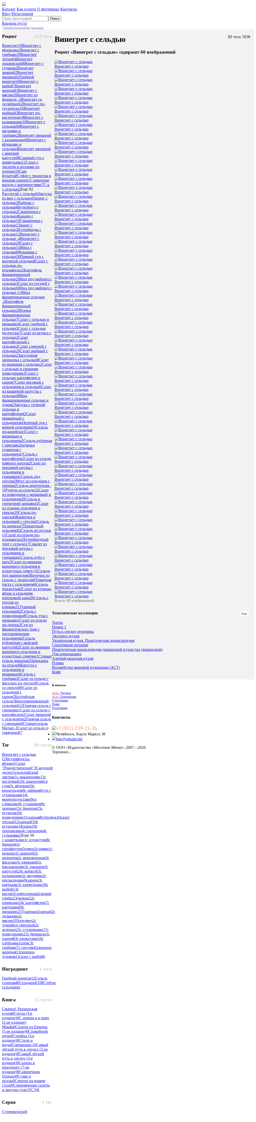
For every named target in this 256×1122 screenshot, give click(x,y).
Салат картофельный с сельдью (16, 341)
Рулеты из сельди (22, 490)
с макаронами (30, 777)
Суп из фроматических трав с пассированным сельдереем (21, 631)
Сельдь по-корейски (25, 429)
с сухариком (31, 804)
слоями (43, 849)
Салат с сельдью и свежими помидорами (27, 368)
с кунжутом (37, 840)
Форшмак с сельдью (19, 254)
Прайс (56, 704)
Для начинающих (67, 654)
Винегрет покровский (17, 61)
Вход (6, 13)
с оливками (18, 900)
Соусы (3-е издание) (17, 1015)
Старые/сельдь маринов (27, 658)
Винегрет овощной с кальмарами (26, 137)
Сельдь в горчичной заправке (21, 501)
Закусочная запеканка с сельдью (20, 357)
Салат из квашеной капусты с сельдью (26, 391)
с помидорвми (15, 815)
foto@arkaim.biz (69, 739)
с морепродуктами (17, 797)
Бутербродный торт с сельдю (25, 541)
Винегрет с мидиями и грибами (20, 130)
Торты (57, 623)
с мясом (12, 918)
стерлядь (51, 817)
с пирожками (20, 828)
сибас (26, 943)
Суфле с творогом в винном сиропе (26, 178)
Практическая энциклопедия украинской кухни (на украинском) (107, 650)
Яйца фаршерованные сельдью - (23, 297)
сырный (27, 822)
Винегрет (12, 45)
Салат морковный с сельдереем (19, 418)
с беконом (30, 808)
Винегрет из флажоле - (20, 97)
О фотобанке (48, 9)
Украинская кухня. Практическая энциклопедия (93, 641)
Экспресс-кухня (65, 636)
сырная (35, 817)
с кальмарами (22, 873)
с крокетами (29, 938)
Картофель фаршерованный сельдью (22, 274)
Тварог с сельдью (17, 227)
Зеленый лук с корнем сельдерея (25, 425)
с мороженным (34, 858)
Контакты (68, 9)
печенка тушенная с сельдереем (18, 449)
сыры (29, 826)
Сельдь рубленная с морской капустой (20, 642)
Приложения (64, 696)
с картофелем (35, 902)
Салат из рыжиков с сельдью (25, 362)
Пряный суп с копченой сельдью (23, 258)
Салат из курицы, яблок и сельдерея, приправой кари (27, 593)
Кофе (56, 672)
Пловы (58, 663)
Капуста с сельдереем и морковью (19, 669)
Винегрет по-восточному (21, 115)
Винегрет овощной (17, 74)
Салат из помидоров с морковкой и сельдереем (26, 494)
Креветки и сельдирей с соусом (19, 519)
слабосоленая (26, 894)
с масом (10, 891)
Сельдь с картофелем (20, 456)
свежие (25, 898)
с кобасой (31, 871)
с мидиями (34, 876)
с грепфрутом (13, 846)
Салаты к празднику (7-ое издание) (18, 1067)
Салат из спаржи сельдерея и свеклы (25, 508)
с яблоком (22, 786)
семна (30, 849)
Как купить (26, 9)
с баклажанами (22, 864)
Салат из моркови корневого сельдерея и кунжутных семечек (26, 651)
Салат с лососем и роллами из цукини (20, 166)
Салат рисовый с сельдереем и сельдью (23, 384)
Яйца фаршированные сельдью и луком (25, 400)
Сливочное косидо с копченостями (25, 182)
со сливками (19, 801)
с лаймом (33, 790)
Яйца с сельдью (17, 249)
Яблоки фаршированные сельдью (16, 315)
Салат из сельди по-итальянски (21, 537)
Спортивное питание (70, 645)
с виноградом (18, 788)
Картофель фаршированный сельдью (16, 306)
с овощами (13, 909)
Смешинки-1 (24, 1045)
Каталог (9, 9)
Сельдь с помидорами (19, 613)
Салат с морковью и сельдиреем (20, 436)
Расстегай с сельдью (20, 194)
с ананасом (33, 781)
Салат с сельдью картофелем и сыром (21, 377)
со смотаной (25, 925)
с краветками (14, 840)
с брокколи (38, 934)
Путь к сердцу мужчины (73, 632)
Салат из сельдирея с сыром (19, 692)
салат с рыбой (32, 956)
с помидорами (25, 931)
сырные (31, 911)
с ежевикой (29, 862)
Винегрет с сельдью (71, 66)
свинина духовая (18, 954)
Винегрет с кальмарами (22, 119)
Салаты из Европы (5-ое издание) (25, 1029)
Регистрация (22, 13)
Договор (61, 693)
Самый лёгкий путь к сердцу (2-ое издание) (25, 1049)
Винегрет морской (16, 88)
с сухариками (33, 929)
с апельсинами (24, 878)
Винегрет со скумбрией (22, 101)
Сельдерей (31, 983)
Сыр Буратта (14, 173)
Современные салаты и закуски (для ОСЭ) (26, 1087)
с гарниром (34, 831)
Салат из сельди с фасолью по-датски (25, 680)
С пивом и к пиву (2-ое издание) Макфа (25, 1022)
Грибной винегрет (18, 79)
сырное (33, 880)
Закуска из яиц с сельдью (27, 196)
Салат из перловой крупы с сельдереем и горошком (24, 470)
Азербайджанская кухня (72, 659)
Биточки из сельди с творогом (26, 577)
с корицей (27, 853)
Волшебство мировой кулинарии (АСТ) (86, 668)
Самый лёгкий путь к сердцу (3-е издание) (23, 1058)
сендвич (26, 920)
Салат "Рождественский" (19, 765)
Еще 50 (28, 835)
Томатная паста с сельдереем (26, 582)
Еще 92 (27, 189)
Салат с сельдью (17, 245)
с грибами (18, 945)
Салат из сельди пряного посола (26, 460)
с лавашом (36, 867)
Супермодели (14, 1112)
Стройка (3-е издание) (18, 1038)
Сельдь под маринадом (26, 573)
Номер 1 (59, 627)
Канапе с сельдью (17, 218)
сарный (46, 911)
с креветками (33, 885)
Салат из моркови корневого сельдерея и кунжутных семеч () (22, 566)
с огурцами (20, 824)
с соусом (27, 947)
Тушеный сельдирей (19, 609)
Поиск (54, 18)
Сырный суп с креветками (23, 160)
